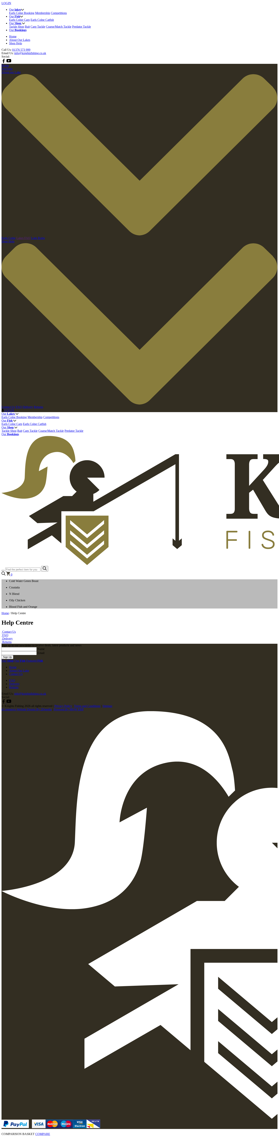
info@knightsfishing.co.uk (30, 53)
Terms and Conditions (87, 706)
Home (13, 36)
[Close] (139, 1138)
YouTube (7, 68)
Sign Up (7, 657)
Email (40, 653)
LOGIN (6, 3)
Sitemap (107, 706)
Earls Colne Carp (19, 19)
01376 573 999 (21, 49)
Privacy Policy (63, 706)
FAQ (19, 407)
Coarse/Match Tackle (58, 26)
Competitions (59, 13)
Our (8, 413)
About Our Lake (19, 670)
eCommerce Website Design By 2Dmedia (27, 709)
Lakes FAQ (23, 238)
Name (41, 649)
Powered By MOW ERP (69, 709)
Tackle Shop (16, 26)
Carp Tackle (38, 26)
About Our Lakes (19, 39)
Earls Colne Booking (21, 13)
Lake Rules (38, 238)
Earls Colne (9, 238)
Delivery (28, 407)
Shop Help (15, 43)
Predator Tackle (81, 26)
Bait (27, 26)
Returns (38, 407)
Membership (42, 13)
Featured (34, 660)
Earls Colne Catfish (42, 19)
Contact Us (8, 407)
